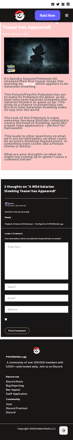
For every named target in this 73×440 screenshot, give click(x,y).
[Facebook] (52, 4)
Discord (10, 412)
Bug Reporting (15, 385)
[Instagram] (63, 4)
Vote (9, 404)
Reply (8, 217)
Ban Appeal (13, 390)
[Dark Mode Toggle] (63, 430)
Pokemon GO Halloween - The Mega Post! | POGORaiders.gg (38, 224)
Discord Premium (17, 408)
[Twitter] (57, 4)
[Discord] (68, 4)
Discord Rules (14, 381)
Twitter (29, 83)
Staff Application (16, 394)
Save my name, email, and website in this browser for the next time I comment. (34, 321)
